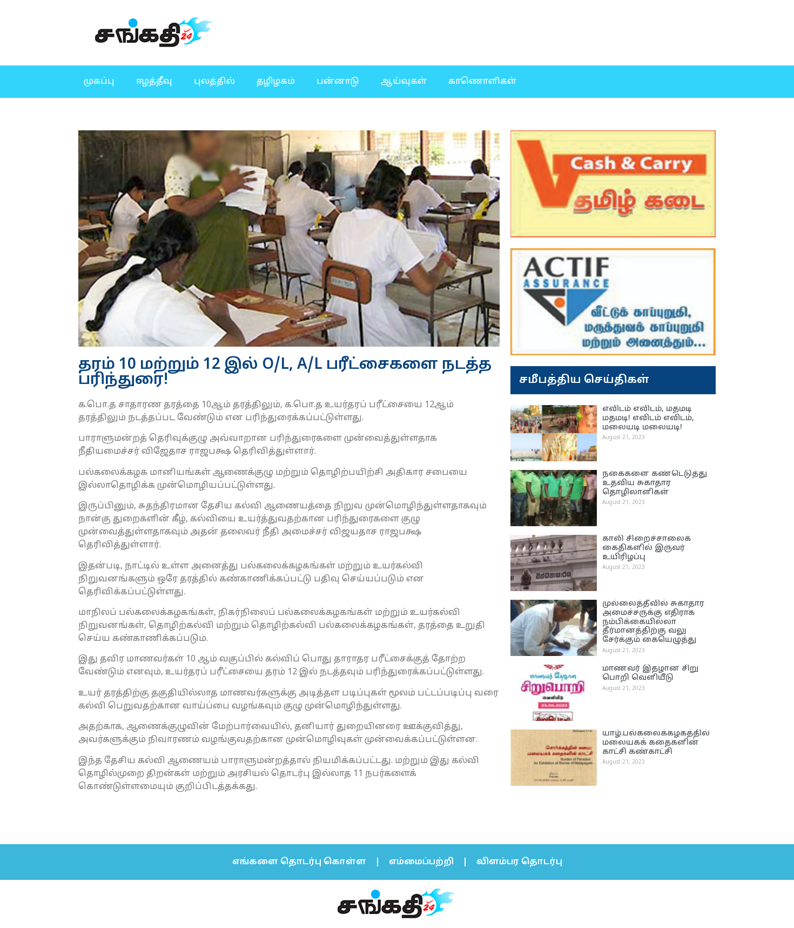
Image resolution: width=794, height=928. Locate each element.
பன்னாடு (338, 81)
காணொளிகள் (482, 81)
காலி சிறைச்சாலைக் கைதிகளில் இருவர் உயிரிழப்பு (646, 548)
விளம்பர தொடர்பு (519, 862)
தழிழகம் (276, 81)
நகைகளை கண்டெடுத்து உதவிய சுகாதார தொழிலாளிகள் (654, 483)
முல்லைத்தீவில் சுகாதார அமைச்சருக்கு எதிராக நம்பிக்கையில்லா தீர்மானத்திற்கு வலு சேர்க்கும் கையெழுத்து (653, 622)
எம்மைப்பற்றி (421, 862)
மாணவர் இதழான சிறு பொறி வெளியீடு (650, 673)
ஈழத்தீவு (154, 81)
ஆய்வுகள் (404, 81)
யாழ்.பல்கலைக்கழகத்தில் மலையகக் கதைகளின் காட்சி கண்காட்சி (656, 743)
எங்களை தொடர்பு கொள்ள (299, 862)
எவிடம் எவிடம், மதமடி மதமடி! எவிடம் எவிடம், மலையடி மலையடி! (648, 418)
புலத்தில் (214, 81)
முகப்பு (99, 81)
